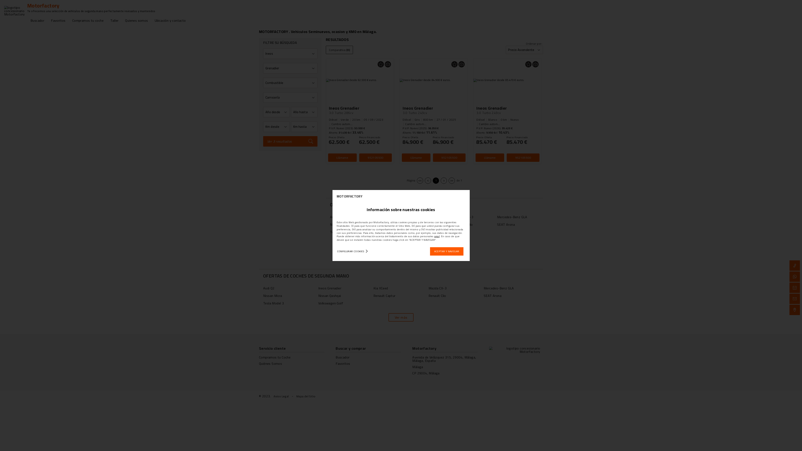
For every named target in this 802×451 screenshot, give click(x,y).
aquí (437, 236)
